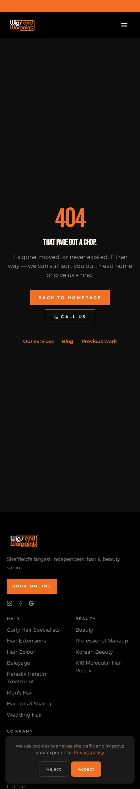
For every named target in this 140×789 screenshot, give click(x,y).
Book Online (32, 586)
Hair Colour (21, 652)
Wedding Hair (24, 714)
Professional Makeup (101, 640)
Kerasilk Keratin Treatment (26, 678)
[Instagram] (9, 603)
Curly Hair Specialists (33, 630)
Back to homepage (70, 297)
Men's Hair (20, 692)
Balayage (18, 662)
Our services (38, 341)
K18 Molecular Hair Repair (98, 666)
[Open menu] (124, 25)
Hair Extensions (26, 640)
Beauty (84, 630)
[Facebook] (20, 603)
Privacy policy (89, 752)
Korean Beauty (94, 652)
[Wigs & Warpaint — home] (22, 25)
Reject (53, 769)
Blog (67, 341)
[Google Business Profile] (31, 603)
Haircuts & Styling (29, 703)
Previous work (99, 341)
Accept (86, 769)
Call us (74, 316)
